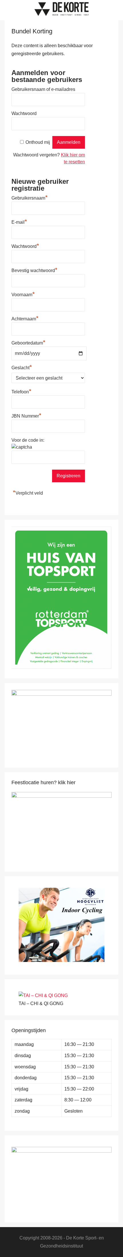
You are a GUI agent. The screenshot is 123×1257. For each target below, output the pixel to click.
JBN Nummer (26, 415)
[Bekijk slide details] (61, 796)
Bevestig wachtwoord (34, 270)
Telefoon (21, 391)
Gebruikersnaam (29, 197)
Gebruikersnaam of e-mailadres (43, 89)
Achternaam (25, 318)
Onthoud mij (37, 142)
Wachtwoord (24, 113)
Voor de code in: (27, 440)
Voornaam (23, 294)
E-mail (19, 221)
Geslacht (21, 367)
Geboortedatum (28, 342)
